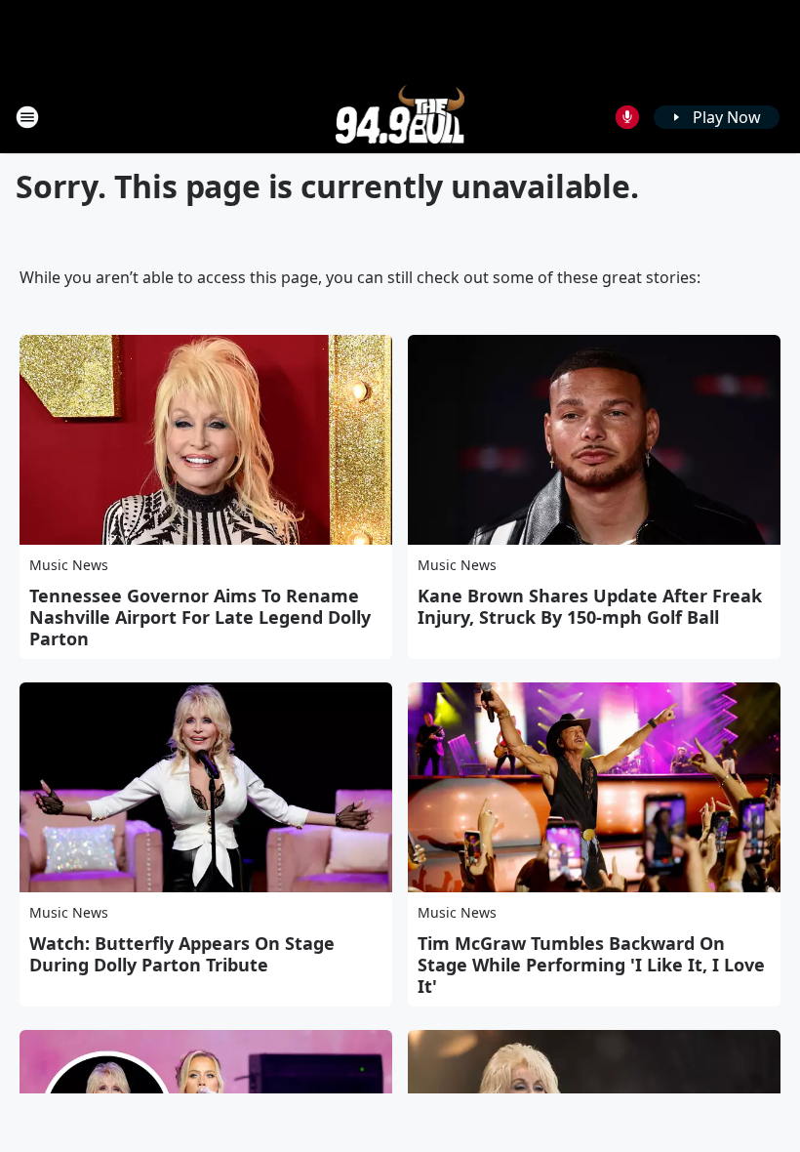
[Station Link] (400, 116)
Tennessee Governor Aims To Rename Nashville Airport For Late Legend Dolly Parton (200, 617)
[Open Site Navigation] (27, 117)
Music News (68, 564)
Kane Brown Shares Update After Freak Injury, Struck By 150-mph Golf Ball (590, 606)
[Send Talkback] (627, 117)
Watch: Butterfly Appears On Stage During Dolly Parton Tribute (182, 953)
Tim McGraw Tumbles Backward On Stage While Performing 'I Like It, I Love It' (591, 964)
